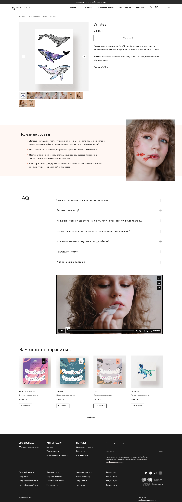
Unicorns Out (24, 17)
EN (168, 7)
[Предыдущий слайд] (23, 56)
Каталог (36, 17)
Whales (53, 17)
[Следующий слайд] (84, 56)
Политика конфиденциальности (147, 499)
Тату (45, 17)
